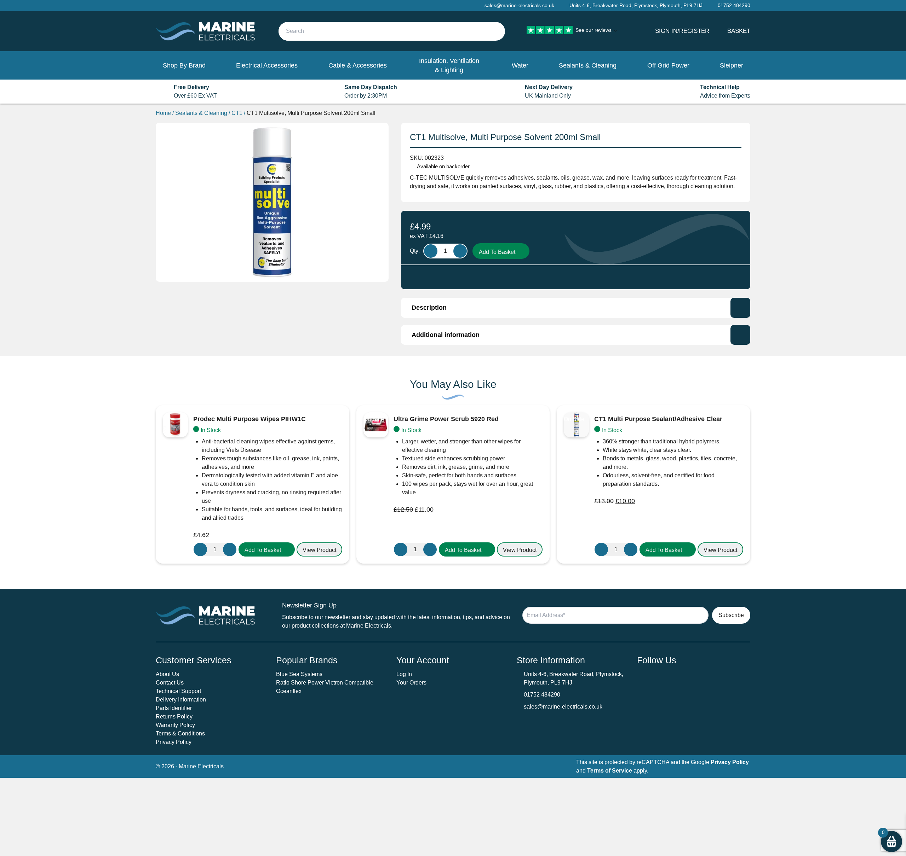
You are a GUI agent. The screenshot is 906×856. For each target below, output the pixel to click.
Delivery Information (181, 700)
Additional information (446, 334)
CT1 (236, 113)
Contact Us (170, 683)
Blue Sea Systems (299, 674)
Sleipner (731, 65)
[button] (267, 549)
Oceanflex (289, 691)
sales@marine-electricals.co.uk (563, 707)
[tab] (575, 308)
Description (429, 307)
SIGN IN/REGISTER (682, 30)
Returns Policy (174, 717)
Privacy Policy (173, 742)
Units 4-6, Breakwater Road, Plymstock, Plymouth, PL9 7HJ (636, 5)
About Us (167, 674)
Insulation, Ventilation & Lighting (449, 65)
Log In (404, 674)
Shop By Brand (184, 65)
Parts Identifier (174, 708)
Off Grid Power (668, 65)
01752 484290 (542, 695)
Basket (738, 30)
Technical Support (178, 691)
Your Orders (411, 683)
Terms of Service (609, 771)
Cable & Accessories (357, 65)
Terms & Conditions (180, 733)
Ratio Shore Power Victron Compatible (324, 683)
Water (520, 65)
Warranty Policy (175, 725)
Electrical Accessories (267, 65)
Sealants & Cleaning (588, 65)
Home (163, 113)
